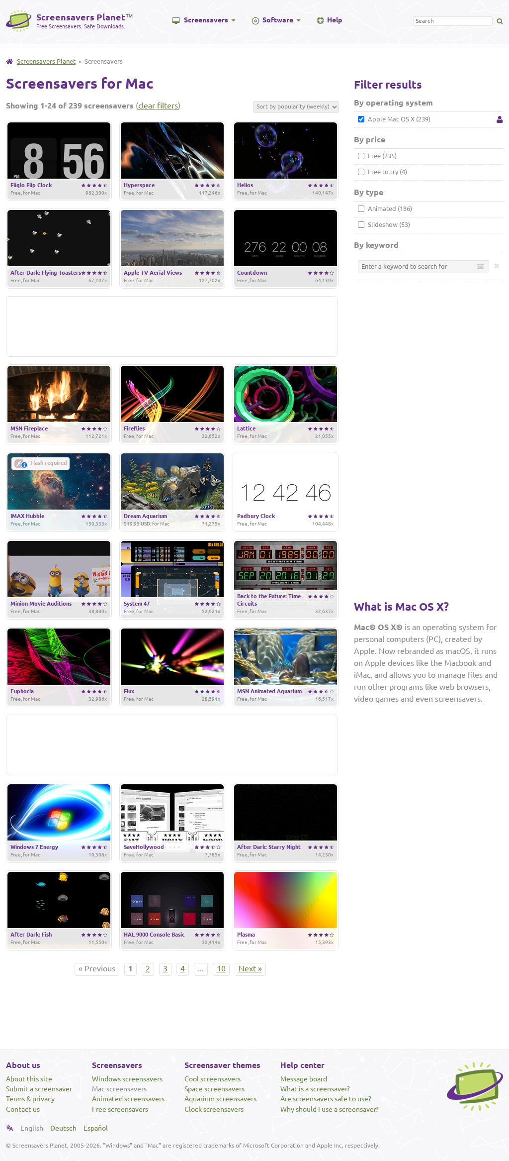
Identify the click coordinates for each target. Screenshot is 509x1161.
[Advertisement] (172, 326)
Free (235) (381, 155)
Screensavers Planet (46, 61)
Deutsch (63, 1128)
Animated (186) (389, 208)
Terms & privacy (30, 1099)
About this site (29, 1079)
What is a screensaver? (315, 1089)
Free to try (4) (386, 171)
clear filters (158, 105)
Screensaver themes (222, 1064)
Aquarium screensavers (220, 1099)
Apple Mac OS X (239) (398, 118)
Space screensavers (214, 1089)
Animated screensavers (128, 1099)
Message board (303, 1079)
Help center (302, 1064)
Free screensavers (120, 1109)
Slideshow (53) (388, 224)
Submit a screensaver (39, 1089)
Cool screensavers (212, 1079)
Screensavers (206, 20)
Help (334, 20)
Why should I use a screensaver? (329, 1109)
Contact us (23, 1109)
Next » (250, 968)
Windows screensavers (127, 1079)
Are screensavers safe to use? (325, 1099)
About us (23, 1064)
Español (96, 1128)
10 (221, 968)
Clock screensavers (214, 1109)
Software (277, 20)
